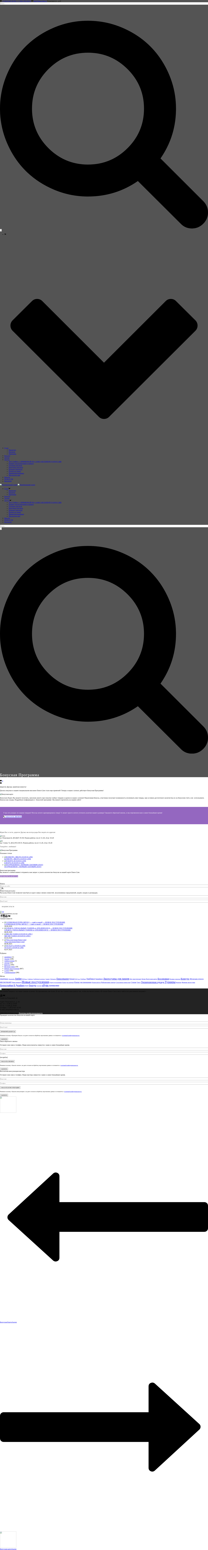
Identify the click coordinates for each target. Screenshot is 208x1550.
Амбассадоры (9, 961)
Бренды (7, 477)
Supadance (99, 979)
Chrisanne (53, 979)
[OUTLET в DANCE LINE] (14, 946)
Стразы (133, 982)
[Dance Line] (17, 485)
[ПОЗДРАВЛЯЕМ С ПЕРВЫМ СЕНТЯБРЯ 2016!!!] (23, 865)
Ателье (6, 458)
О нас (6, 448)
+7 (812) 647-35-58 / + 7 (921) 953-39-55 (16, 1)
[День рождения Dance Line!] (15, 940)
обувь (45, 985)
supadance (7, 957)
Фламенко (178, 982)
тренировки (54, 985)
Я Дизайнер (19, 985)
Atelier (18, 978)
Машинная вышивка (16, 473)
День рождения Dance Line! (14, 942)
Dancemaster (62, 978)
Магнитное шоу (14, 475)
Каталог (7, 456)
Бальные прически (15, 469)
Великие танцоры (175, 979)
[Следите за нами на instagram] (4, 917)
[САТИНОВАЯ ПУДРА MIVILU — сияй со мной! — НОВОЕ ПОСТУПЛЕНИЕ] (34, 922)
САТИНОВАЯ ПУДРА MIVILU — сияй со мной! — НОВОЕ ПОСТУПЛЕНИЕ (33, 924)
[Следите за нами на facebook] (1, 917)
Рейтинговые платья (108, 982)
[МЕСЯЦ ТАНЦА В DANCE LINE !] (18, 934)
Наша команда (16, 982)
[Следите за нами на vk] (9, 917)
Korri (78, 979)
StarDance (90, 979)
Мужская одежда (197, 979)
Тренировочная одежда (152, 982)
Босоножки (163, 978)
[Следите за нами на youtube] (6, 917)
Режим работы (96, 982)
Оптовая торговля (15, 465)
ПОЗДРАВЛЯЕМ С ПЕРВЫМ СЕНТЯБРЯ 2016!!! (22, 867)
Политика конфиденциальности (31, 1013)
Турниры (170, 982)
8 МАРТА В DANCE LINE (14, 863)
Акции (6, 959)
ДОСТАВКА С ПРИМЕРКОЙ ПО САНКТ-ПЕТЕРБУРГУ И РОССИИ (35, 462)
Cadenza (30, 979)
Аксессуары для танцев (116, 978)
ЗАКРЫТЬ (4, 1039)
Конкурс (185, 978)
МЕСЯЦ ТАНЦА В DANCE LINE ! (17, 936)
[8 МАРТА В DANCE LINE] (15, 861)
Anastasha (12, 979)
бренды (32, 985)
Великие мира (9, 967)
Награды (12, 452)
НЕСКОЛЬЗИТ (6, 982)
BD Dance (24, 979)
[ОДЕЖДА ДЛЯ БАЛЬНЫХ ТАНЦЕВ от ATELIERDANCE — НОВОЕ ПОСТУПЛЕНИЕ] (38, 928)
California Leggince (39, 979)
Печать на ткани (15, 471)
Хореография (6, 985)
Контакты (8, 481)
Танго (139, 982)
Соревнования (9, 972)
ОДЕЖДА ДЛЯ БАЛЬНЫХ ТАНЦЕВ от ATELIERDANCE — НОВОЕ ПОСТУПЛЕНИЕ (37, 930)
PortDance (83, 979)
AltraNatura (4, 979)
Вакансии (12, 450)
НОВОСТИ (8, 479)
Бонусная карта (151, 979)
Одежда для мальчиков (55, 982)
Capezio (48, 979)
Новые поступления (11, 969)
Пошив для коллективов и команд (21, 463)
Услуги (7, 460)
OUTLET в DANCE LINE (14, 948)
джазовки (39, 985)
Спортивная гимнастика (123, 982)
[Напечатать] (1, 783)
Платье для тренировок (82, 982)
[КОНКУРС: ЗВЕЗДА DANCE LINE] (18, 857)
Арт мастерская (135, 979)
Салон (6, 970)
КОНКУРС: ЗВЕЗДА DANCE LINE (17, 859)
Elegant (72, 979)
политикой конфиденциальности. (71, 1035)
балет (26, 985)
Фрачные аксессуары (188, 982)
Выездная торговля (16, 467)
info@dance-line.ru (40, 1)
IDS (76, 979)
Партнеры (12, 454)
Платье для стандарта (68, 982)
